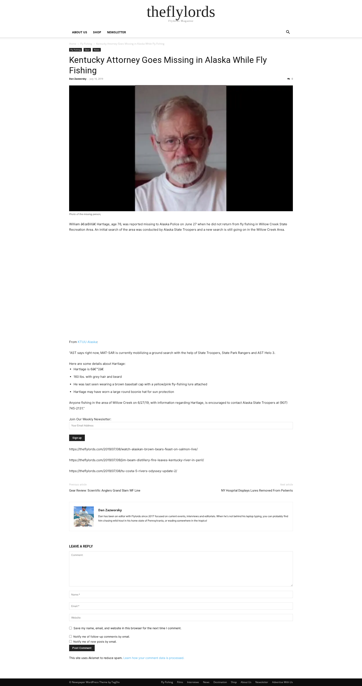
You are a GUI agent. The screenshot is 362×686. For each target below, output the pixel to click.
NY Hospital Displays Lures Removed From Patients (257, 490)
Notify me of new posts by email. (95, 641)
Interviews (193, 682)
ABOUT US (79, 32)
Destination (220, 682)
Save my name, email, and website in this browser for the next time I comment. (127, 628)
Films (180, 682)
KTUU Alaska (87, 342)
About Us (246, 682)
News (97, 49)
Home (72, 43)
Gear (87, 49)
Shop (234, 682)
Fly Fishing (86, 43)
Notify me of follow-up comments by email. (101, 636)
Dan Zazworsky (77, 78)
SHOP (97, 32)
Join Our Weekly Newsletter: (90, 419)
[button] (288, 33)
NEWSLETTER (116, 32)
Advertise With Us (282, 682)
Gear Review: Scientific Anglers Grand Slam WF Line (104, 490)
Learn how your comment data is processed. (153, 658)
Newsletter (261, 682)
